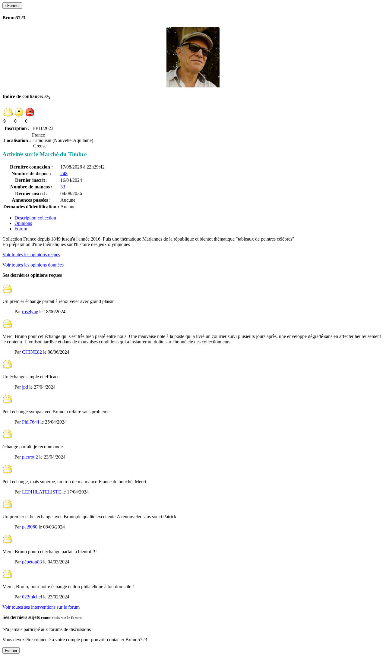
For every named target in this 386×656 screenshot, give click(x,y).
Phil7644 (30, 421)
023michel (32, 596)
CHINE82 (32, 352)
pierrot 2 (30, 456)
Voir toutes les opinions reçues (31, 254)
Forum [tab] (20, 228)
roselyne (30, 311)
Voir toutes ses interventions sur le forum (41, 607)
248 (64, 173)
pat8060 (29, 526)
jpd (25, 387)
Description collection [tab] (35, 217)
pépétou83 (32, 561)
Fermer (11, 650)
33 (62, 186)
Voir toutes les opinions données (33, 264)
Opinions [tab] (23, 223)
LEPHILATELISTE (41, 491)
